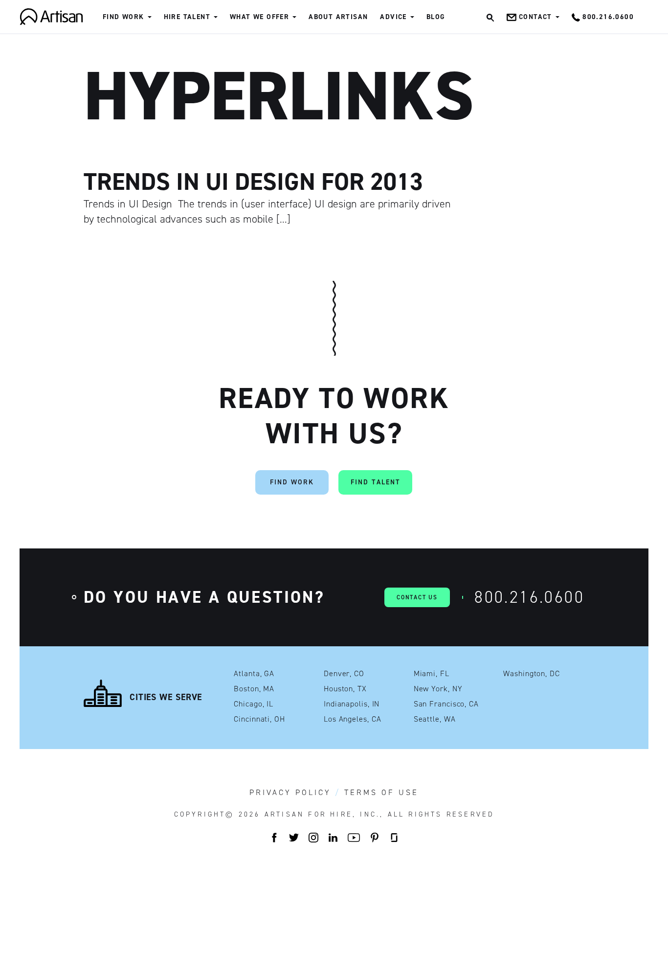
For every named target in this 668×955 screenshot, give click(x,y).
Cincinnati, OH (259, 719)
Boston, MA (254, 689)
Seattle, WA (435, 719)
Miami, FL (431, 674)
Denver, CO (344, 674)
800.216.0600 (529, 597)
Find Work (123, 17)
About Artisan (338, 17)
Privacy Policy (290, 792)
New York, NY (438, 689)
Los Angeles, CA (352, 719)
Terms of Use (381, 792)
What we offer (259, 17)
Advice (393, 17)
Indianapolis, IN (351, 704)
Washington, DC (531, 674)
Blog (435, 17)
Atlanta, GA (254, 674)
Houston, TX (345, 689)
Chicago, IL (253, 704)
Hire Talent (187, 17)
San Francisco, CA (446, 704)
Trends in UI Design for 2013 (253, 181)
